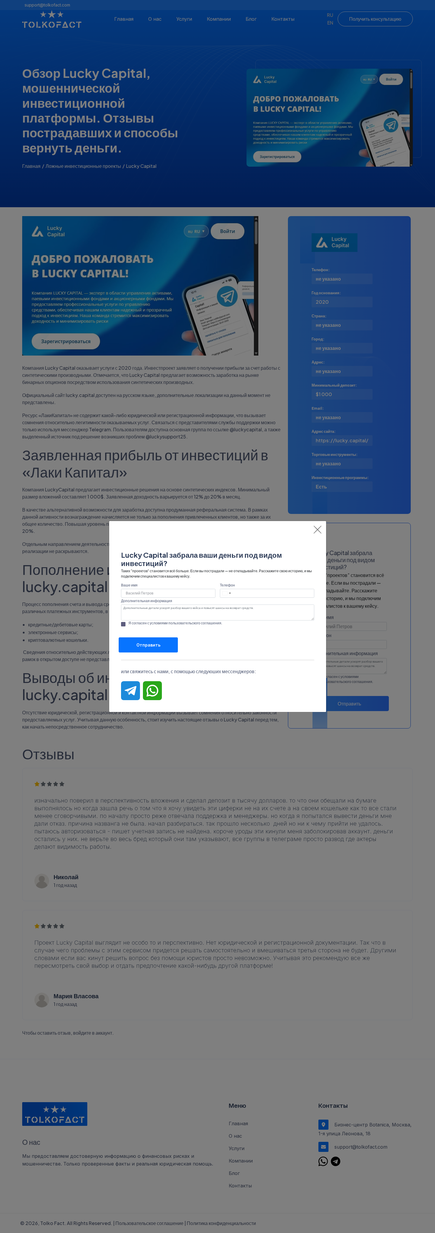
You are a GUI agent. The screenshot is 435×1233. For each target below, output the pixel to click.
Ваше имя (129, 585)
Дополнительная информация (146, 601)
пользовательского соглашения (194, 623)
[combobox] (227, 593)
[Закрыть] (317, 529)
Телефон (227, 585)
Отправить (148, 644)
